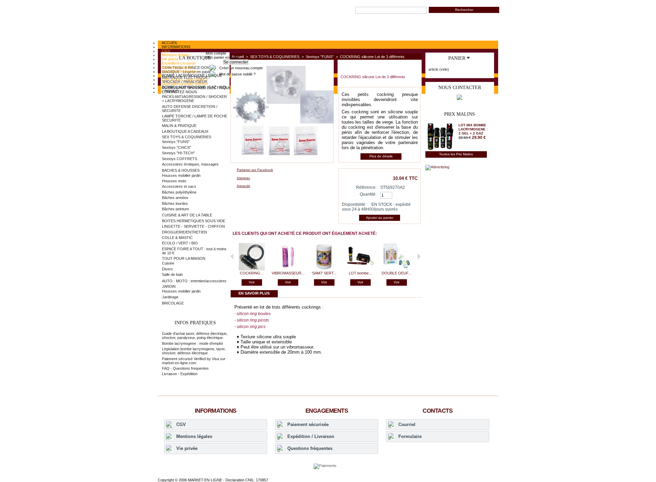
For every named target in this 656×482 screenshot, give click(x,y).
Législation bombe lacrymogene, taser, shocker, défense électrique (194, 351)
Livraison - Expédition (179, 374)
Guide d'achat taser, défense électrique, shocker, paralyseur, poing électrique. (195, 335)
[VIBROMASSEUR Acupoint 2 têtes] (288, 269)
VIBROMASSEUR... (288, 273)
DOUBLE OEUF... (396, 273)
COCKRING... (251, 273)
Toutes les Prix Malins (456, 154)
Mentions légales (194, 436)
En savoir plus (254, 293)
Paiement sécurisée (308, 424)
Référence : (367, 187)
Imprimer (243, 178)
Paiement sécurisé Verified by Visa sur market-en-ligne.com (194, 361)
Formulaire (410, 436)
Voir (252, 282)
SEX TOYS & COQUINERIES (274, 57)
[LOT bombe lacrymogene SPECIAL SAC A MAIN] (360, 269)
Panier (456, 58)
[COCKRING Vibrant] (251, 269)
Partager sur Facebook (255, 170)
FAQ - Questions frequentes (185, 368)
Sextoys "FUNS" (319, 57)
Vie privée (186, 448)
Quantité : (369, 194)
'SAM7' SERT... (324, 273)
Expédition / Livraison (310, 436)
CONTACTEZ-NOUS (179, 92)
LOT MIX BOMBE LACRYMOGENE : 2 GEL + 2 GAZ (473, 129)
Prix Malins (459, 114)
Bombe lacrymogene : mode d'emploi (192, 343)
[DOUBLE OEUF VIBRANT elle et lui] (396, 269)
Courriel (406, 424)
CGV (181, 424)
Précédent (232, 256)
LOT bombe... (360, 273)
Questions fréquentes (309, 448)
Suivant (419, 256)
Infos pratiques (195, 322)
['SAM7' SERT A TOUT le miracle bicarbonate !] (324, 269)
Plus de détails (381, 156)
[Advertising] (437, 167)
